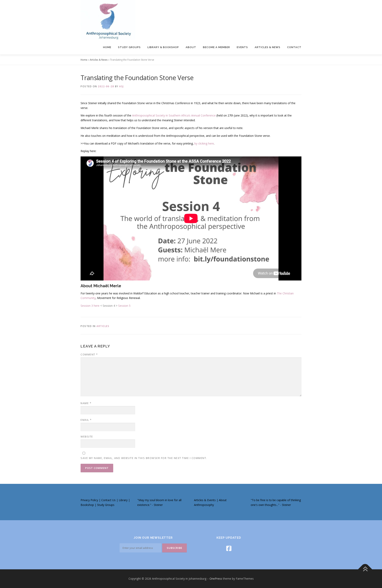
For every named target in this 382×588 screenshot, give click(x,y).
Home (107, 47)
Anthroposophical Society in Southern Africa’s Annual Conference (174, 115)
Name (86, 403)
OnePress (216, 578)
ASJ (121, 86)
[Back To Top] (365, 569)
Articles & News (267, 47)
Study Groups (129, 47)
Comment (89, 354)
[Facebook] (228, 548)
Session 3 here (90, 306)
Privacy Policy (89, 500)
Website (87, 436)
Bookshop (88, 505)
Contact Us (108, 500)
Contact (294, 47)
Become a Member (216, 47)
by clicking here (204, 143)
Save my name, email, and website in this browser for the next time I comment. (144, 458)
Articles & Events (205, 500)
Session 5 (124, 306)
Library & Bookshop (163, 47)
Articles (102, 326)
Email (86, 420)
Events (242, 47)
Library (123, 500)
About (191, 47)
